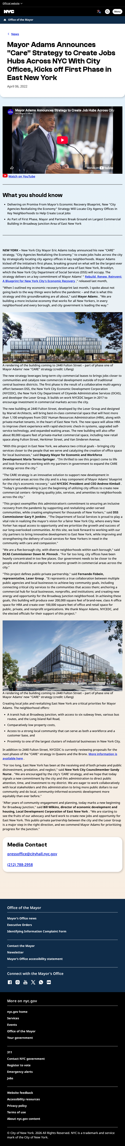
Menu (117, 11)
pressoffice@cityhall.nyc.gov (32, 853)
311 (9, 1052)
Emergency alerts (20, 1072)
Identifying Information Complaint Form (36, 931)
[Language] (99, 11)
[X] (33, 982)
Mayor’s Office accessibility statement (35, 959)
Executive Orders (19, 925)
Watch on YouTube (21, 176)
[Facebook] (9, 982)
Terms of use (16, 1112)
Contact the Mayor (21, 946)
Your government (20, 1038)
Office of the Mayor (20, 19)
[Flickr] (48, 982)
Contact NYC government (26, 1059)
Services (13, 1018)
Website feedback (20, 1093)
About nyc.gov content (23, 1119)
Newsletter (15, 952)
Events (12, 1025)
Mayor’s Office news (21, 918)
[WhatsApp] (41, 982)
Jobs (10, 1078)
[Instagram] (17, 982)
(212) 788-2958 (20, 864)
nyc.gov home (17, 1012)
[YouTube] (25, 982)
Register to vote (19, 1065)
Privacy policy (17, 1106)
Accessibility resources (23, 1099)
